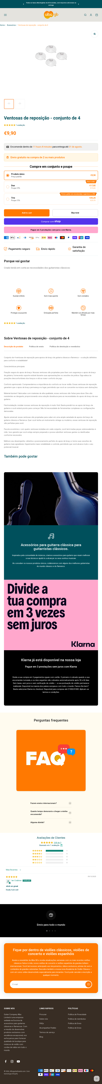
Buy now (75, 213)
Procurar (43, 1014)
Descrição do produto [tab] (13, 346)
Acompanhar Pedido (47, 1028)
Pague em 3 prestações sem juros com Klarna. (51, 230)
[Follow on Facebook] (5, 1061)
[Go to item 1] (9, 104)
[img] (11, 877)
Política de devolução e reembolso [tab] (65, 346)
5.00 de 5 (57, 843)
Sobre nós (43, 1019)
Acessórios (11, 25)
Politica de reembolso (77, 1019)
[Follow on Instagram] (12, 1061)
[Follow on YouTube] (18, 1061)
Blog (41, 1037)
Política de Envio (74, 1023)
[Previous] (23, 4)
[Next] (78, 4)
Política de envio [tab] (36, 346)
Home (2, 25)
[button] (10, 125)
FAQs (41, 1023)
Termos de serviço (47, 1032)
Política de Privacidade (77, 1014)
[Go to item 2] (20, 104)
